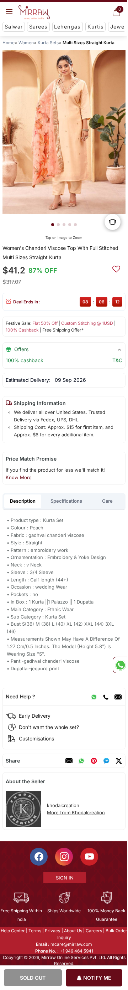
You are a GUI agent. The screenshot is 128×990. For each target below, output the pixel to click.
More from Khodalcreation (76, 812)
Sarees (38, 27)
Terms (34, 930)
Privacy (52, 930)
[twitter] (118, 760)
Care (107, 501)
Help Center (12, 930)
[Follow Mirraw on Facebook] (38, 857)
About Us (73, 930)
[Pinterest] (93, 760)
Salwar (14, 27)
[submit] (116, 268)
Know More (19, 477)
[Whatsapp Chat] (120, 665)
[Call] (105, 697)
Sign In (64, 878)
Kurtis (95, 27)
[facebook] (106, 760)
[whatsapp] (81, 760)
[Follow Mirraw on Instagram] (64, 857)
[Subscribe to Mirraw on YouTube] (89, 857)
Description (23, 501)
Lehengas (67, 27)
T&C (117, 360)
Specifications (66, 501)
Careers (93, 930)
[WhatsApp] (93, 697)
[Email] (118, 697)
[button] (52, 224)
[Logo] (34, 12)
